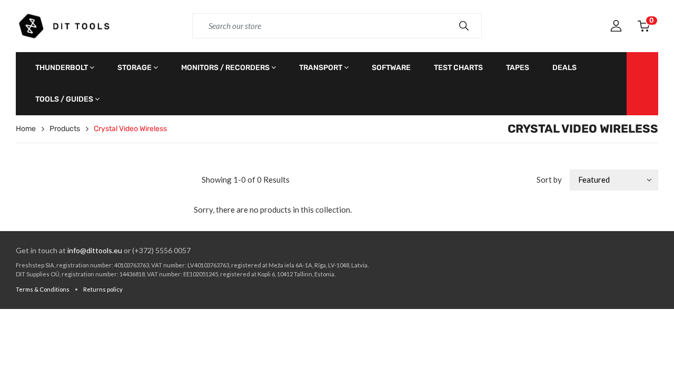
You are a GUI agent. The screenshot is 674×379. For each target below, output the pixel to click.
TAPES (517, 67)
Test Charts (458, 67)
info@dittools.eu (94, 250)
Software (391, 67)
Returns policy (103, 289)
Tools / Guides (64, 99)
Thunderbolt (61, 67)
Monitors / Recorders (225, 67)
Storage (134, 67)
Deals (564, 67)
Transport (320, 67)
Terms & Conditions (43, 289)
